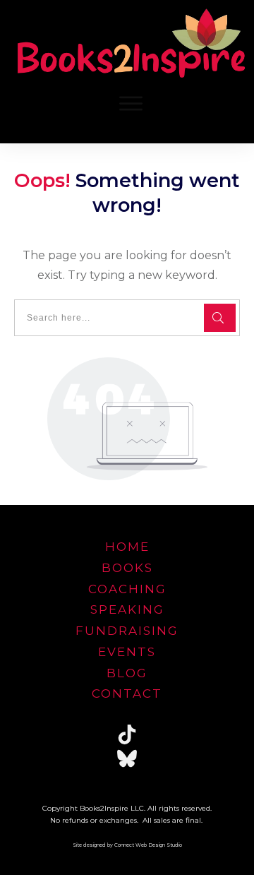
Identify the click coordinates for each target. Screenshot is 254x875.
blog (127, 673)
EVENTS (127, 652)
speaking (127, 609)
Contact (127, 693)
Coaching (127, 589)
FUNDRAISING (127, 631)
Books (127, 568)
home (127, 547)
